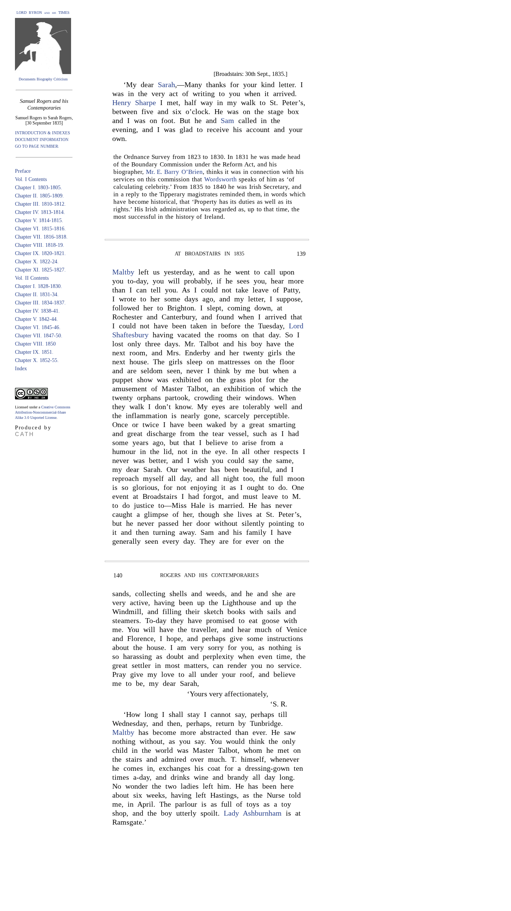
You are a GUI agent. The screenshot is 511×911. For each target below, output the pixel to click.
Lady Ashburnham (253, 813)
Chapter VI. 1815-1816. (40, 228)
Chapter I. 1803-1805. (38, 187)
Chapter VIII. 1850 (35, 344)
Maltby (123, 272)
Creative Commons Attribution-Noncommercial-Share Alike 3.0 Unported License (42, 412)
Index (21, 368)
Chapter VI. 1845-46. (38, 327)
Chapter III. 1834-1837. (40, 303)
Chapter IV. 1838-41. (37, 311)
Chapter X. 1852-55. (37, 360)
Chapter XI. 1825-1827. (40, 270)
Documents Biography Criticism (43, 79)
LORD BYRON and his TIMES (43, 12)
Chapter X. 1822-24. (37, 261)
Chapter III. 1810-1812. (40, 204)
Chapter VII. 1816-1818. (41, 237)
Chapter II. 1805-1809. (39, 196)
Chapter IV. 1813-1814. (40, 212)
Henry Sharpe (134, 102)
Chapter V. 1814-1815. (39, 220)
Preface (23, 171)
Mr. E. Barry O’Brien (174, 171)
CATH (24, 434)
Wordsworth (220, 179)
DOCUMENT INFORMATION (41, 139)
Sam (227, 120)
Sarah (166, 84)
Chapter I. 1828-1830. (38, 286)
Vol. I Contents (31, 179)
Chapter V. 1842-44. (36, 319)
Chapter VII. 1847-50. (38, 335)
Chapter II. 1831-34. (37, 294)
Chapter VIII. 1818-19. (39, 245)
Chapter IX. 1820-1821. (40, 253)
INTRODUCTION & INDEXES (42, 133)
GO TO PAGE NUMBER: (37, 146)
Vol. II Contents (32, 278)
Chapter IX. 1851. (34, 352)
